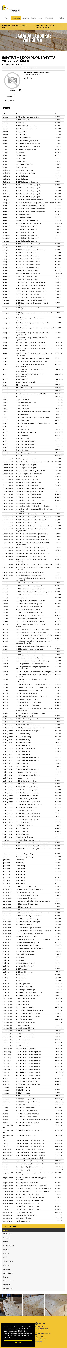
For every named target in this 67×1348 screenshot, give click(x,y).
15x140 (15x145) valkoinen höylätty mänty (29, 805)
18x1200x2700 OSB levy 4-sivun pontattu (29, 1130)
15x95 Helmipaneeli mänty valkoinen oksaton (31, 632)
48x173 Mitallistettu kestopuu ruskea (28, 262)
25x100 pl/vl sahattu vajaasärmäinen (28, 117)
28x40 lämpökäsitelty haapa (25, 966)
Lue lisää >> (38, 74)
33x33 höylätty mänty (23, 751)
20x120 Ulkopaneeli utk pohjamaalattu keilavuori (32, 488)
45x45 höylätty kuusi (22, 828)
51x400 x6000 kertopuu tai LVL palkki (28, 1105)
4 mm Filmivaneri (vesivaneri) (25, 382)
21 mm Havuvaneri (22, 435)
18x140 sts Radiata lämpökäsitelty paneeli (29, 604)
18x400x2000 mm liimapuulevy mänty (28, 1055)
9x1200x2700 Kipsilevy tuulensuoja (27, 1123)
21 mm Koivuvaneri (22, 429)
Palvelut (33, 17)
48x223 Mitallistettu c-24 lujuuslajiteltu (28, 197)
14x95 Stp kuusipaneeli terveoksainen (28, 618)
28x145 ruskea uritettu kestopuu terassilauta (30, 206)
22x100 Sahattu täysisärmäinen (26, 129)
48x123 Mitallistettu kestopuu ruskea (28, 247)
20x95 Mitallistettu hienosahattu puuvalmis (30, 523)
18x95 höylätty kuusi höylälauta (26, 784)
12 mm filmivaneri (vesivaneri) (26, 403)
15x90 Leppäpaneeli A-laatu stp (26, 898)
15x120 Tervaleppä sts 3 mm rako (27, 693)
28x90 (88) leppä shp (22, 969)
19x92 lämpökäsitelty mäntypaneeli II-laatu (30, 607)
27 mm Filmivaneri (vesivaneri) (26, 444)
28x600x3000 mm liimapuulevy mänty (28, 1069)
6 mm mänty (20, 860)
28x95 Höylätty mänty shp (24, 822)
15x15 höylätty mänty (23, 734)
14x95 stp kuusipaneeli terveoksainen (28, 895)
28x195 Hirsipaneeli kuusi (24, 716)
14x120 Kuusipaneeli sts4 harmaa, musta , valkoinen (33, 939)
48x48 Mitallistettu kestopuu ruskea (27, 235)
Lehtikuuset (7, 1285)
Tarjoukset (25, 17)
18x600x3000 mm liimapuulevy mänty (28, 1060)
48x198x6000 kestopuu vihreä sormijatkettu (30, 211)
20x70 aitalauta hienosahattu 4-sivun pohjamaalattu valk (34, 462)
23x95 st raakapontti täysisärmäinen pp (29, 474)
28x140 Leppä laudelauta (24, 984)
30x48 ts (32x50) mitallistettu (25, 173)
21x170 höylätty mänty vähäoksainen (28, 813)
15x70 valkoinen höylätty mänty (26, 772)
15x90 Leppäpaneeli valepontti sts (27, 904)
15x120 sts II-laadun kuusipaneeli (27, 583)
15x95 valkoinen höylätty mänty (26, 778)
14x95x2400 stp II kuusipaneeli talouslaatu (30, 615)
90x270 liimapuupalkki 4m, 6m (26, 1031)
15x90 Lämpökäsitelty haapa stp (26, 910)
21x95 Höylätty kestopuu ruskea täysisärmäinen (31, 300)
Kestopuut (6, 1238)
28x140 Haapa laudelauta (24, 987)
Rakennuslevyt (8, 1273)
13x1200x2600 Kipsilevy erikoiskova (27, 1114)
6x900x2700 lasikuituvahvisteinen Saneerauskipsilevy (33, 1120)
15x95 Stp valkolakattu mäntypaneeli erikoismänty (32, 661)
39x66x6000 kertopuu (23, 1090)
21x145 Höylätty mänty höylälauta (27, 807)
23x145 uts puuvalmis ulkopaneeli (27, 468)
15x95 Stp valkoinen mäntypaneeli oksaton (30, 612)
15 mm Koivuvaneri (22, 409)
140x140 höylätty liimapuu (24, 837)
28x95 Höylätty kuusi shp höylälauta (28, 819)
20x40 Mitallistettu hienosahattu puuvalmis (30, 514)
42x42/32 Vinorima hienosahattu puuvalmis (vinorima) (34, 564)
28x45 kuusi (20, 957)
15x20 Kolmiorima (22, 167)
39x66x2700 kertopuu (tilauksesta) (27, 1081)
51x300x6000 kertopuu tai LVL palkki (28, 1102)
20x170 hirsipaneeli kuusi (24, 925)
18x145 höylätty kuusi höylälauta (26, 810)
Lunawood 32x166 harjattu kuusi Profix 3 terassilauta (33, 1192)
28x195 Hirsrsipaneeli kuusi (25, 892)
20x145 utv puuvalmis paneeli (25, 459)
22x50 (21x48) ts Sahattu (24, 120)
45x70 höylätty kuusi (22, 831)
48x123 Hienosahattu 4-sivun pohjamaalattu (30, 572)
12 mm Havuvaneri (22, 406)
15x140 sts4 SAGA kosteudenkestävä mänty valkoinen (33, 595)
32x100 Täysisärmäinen (23, 138)
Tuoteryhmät (16, 17)
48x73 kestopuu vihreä (23, 217)
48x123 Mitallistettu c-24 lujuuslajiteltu (28, 185)
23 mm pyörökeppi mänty (24, 857)
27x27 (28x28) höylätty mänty (25, 748)
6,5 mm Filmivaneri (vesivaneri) (26, 388)
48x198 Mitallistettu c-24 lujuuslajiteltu (28, 194)
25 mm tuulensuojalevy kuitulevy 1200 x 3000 (30, 1155)
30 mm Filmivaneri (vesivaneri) (26, 447)
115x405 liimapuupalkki (23, 1046)
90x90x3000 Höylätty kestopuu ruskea (28, 273)
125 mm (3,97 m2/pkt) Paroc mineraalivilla (30, 1161)
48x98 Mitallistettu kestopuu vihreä (27, 238)
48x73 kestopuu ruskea (23, 214)
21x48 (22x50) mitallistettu (24, 170)
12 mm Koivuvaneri (22, 400)
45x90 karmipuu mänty (23, 737)
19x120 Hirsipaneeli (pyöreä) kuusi (27, 936)
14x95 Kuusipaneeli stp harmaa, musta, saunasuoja (33, 901)
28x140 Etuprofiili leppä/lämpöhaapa (28, 995)
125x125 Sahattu (21, 158)
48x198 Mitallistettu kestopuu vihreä (28, 265)
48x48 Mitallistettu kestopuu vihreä (27, 232)
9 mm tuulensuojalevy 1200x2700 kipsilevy (30, 1149)
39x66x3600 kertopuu (23, 1087)
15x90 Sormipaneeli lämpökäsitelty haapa (29, 658)
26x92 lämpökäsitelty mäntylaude (27, 1183)
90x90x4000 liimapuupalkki (25, 1019)
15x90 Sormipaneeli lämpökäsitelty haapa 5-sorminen (33, 931)
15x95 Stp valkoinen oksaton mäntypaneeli (30, 621)
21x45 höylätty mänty (23, 746)
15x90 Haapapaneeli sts (23, 907)
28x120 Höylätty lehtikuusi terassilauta (28, 1209)
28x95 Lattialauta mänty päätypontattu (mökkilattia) (33, 843)
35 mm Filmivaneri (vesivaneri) (26, 453)
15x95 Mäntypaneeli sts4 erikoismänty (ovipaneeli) (32, 638)
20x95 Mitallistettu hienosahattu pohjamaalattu (31, 520)
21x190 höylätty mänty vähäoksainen (28, 816)
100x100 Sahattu (21, 155)
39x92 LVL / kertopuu (23, 1093)
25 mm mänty (20, 874)
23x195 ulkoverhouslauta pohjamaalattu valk (30, 471)
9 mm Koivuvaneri (22, 391)
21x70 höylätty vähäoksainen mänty (27, 725)
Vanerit (5, 1242)
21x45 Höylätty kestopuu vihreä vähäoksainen (31, 282)
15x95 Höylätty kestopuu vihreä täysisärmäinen (31, 291)
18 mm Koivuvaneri (22, 420)
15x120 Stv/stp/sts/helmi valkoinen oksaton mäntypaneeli (35, 672)
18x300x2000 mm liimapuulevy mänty (28, 1052)
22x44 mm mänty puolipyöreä (26, 886)
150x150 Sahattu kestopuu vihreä (27, 279)
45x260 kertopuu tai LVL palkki (26, 1096)
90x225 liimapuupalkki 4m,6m (25, 1028)
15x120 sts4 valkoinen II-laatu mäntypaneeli (30, 589)
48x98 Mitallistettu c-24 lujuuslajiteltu (28, 182)
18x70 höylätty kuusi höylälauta (26, 781)
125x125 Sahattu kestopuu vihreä (27, 276)
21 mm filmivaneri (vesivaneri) (26, 432)
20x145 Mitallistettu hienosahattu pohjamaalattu (32, 548)
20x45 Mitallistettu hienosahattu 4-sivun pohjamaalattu (34, 517)
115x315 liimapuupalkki (23, 1040)
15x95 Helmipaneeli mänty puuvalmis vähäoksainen (33, 629)
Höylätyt (6, 1253)
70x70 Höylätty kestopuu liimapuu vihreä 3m (30, 343)
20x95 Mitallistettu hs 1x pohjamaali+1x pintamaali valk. (34, 526)
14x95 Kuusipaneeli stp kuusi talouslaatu (29, 934)
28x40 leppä (20, 960)
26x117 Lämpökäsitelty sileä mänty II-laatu (30, 1194)
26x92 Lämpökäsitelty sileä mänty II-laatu (29, 1200)
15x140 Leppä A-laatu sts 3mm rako (27, 705)
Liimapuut (6, 1265)
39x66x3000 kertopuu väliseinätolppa (28, 1084)
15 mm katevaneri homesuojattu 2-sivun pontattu (32, 418)
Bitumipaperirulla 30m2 (23, 1218)
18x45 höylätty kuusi (22, 763)
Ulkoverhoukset (8, 1246)
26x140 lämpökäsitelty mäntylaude (27, 942)
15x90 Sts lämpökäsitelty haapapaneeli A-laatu (31, 655)
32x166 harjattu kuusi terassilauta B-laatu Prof (31, 1186)
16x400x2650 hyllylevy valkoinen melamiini (30, 1143)
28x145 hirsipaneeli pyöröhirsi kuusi (28, 610)
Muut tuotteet (8, 1289)
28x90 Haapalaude (22, 975)
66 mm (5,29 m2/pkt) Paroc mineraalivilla (29, 1170)
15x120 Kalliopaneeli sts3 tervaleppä (28, 922)
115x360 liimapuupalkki (23, 1043)
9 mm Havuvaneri (22, 397)
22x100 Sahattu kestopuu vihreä (26, 229)
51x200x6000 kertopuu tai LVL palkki (28, 1099)
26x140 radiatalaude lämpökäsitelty (27, 945)
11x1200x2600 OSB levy (23, 1125)
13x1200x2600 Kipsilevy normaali (27, 1117)
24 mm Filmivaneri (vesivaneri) (26, 441)
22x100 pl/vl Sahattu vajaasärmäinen (28, 126)
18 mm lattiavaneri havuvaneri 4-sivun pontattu (31, 361)
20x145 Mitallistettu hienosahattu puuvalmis (30, 550)
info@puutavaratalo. (41, 27)
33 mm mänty (20, 880)
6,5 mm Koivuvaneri (22, 385)
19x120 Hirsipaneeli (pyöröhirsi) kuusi (28, 702)
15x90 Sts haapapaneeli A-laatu (26, 652)
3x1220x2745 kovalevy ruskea (25, 1108)
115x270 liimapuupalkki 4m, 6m (26, 1037)
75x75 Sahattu (20, 152)
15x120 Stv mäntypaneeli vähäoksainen (29, 690)
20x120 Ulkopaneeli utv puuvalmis (27, 485)
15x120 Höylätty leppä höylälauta (27, 796)
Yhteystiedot (49, 17)
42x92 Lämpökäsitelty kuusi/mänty (27, 1203)
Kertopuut (6, 1269)
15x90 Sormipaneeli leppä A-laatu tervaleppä (30, 649)
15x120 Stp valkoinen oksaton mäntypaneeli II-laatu (33, 684)
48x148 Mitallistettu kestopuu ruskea (28, 256)
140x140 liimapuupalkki (23, 1025)
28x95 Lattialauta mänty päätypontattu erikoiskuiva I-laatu (35, 846)
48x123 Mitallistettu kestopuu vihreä (28, 244)
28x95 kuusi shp (21, 978)
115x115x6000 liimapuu (23, 1001)
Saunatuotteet (8, 1261)
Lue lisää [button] (14, 1337)
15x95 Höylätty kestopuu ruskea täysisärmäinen (31, 294)
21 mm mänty (20, 872)
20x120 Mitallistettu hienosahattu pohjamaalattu (32, 534)
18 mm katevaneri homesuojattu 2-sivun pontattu (32, 358)
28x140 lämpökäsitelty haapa (25, 990)
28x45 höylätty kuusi (22, 766)
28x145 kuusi (20, 981)
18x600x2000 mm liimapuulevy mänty (28, 1058)
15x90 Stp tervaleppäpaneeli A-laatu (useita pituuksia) (33, 646)
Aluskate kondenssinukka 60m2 (26, 1215)
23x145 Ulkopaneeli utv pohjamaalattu (28, 503)
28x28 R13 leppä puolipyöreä (25, 954)
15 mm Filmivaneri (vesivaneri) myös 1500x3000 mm (33, 412)
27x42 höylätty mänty (23, 754)
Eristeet (5, 1277)
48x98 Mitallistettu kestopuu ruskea (27, 241)
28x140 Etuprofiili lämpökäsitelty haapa (29, 993)
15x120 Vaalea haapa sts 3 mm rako (27, 699)
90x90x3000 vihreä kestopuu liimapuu (28, 223)
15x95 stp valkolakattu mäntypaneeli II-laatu (30, 601)
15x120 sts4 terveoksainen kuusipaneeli (29, 586)
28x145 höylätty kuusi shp (24, 825)
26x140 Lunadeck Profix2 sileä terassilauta (30, 1197)
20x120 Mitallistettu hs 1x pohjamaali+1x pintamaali (33, 540)
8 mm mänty (20, 863)
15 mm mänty (20, 869)
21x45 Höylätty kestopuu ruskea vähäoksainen (31, 285)
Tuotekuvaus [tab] (9, 96)
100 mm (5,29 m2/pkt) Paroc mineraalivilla (30, 1158)
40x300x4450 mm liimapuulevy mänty (28, 1072)
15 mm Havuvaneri (22, 415)
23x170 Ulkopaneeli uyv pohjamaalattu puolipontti (32, 506)
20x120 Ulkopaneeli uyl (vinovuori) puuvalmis (31, 491)
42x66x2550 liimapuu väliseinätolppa (28, 1013)
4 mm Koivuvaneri (22, 379)
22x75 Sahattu (20, 123)
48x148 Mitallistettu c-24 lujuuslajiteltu (28, 188)
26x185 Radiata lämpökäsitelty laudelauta (29, 948)
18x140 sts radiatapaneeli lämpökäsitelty (29, 889)
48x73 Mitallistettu (22, 179)
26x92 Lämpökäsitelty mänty (25, 963)
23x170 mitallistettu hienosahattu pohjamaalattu (32, 556)
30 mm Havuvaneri (22, 450)
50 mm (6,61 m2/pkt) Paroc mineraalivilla (29, 1167)
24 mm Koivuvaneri (22, 438)
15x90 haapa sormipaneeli (24, 598)
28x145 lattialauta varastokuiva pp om (28, 840)
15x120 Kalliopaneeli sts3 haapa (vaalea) (29, 919)
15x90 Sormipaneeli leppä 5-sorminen (28, 928)
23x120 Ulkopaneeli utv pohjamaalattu (28, 494)
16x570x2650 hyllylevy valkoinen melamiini (30, 1146)
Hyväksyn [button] (18, 1342)
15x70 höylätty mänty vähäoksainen (27, 769)
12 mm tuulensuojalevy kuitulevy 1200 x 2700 (30, 1152)
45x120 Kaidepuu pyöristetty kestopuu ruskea (31, 250)
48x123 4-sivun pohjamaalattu (26, 149)
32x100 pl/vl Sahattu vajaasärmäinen (28, 144)
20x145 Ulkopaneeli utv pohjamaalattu (28, 497)
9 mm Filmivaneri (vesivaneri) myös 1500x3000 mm (32, 394)
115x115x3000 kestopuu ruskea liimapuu (29, 200)
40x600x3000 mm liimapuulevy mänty (28, 1075)
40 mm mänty (20, 883)
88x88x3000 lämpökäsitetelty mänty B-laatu (30, 1010)
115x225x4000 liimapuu (23, 1004)
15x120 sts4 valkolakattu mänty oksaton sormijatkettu (33, 592)
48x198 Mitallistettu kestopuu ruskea (28, 268)
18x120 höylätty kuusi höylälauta (26, 790)
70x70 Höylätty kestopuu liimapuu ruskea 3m (31, 346)
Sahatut (17, 68)
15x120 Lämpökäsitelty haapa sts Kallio (29, 916)
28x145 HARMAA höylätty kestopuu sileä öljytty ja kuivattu (35, 203)
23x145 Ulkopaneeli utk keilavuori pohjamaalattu (32, 500)
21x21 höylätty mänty (23, 740)
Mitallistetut (7, 1234)
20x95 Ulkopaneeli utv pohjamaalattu (28, 479)
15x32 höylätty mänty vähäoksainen (27, 757)
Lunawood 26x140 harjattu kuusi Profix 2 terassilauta (33, 1189)
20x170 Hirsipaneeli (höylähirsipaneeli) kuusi (30, 713)
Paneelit (6, 1250)
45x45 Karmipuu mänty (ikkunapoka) (28, 731)
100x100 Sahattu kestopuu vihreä (27, 271)
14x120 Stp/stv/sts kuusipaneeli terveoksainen (31, 664)
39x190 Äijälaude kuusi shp (25, 951)
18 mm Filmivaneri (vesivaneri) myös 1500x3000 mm (33, 423)
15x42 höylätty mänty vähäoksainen (27, 760)
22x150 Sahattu (21, 135)
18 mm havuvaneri (22, 426)
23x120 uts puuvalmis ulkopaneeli (27, 465)
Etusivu (7, 17)
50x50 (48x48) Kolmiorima (24, 164)
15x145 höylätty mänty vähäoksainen (28, 802)
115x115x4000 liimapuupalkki (25, 998)
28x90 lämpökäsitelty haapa (25, 972)
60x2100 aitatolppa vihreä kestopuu (27, 220)
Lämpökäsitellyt (8, 1281)
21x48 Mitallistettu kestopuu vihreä (27, 226)
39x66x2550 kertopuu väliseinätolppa (28, 1078)
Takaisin (7, 108)
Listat (5, 1257)
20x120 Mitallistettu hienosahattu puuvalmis (30, 537)
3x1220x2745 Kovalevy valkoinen (26, 1111)
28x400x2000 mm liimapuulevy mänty (28, 1066)
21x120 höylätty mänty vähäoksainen (28, 719)
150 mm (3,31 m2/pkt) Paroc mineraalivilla (30, 1164)
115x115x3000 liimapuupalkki (25, 1022)
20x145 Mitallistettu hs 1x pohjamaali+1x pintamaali (33, 553)
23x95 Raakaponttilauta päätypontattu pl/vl (30, 575)
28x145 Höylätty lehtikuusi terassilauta (28, 1206)
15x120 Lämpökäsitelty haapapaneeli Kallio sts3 (31, 696)
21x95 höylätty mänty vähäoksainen (27, 787)
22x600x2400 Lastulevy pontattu (26, 1135)
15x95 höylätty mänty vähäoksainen (27, 775)
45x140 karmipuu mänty (24, 743)
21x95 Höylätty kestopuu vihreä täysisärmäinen (31, 297)
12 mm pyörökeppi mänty (24, 854)
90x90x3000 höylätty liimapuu (25, 1049)
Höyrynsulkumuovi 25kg (24, 1212)
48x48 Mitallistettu (22, 176)
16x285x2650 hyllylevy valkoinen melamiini (30, 1140)
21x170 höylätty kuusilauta (24, 722)
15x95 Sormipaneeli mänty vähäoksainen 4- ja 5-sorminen (35, 635)
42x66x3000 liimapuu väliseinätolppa (28, 1016)
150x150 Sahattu (21, 161)
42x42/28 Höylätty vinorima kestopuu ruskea (30, 288)
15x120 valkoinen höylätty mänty (26, 799)
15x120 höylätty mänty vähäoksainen (28, 793)
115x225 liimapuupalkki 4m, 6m (26, 1034)
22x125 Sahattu (21, 132)
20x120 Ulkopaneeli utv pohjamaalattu (28, 482)
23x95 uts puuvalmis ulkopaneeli (26, 476)
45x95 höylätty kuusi (22, 834)
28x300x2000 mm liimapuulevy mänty (28, 1063)
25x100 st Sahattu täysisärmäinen (27, 141)
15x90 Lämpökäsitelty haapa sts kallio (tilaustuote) (32, 913)
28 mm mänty (20, 877)
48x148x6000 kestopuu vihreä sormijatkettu (30, 208)
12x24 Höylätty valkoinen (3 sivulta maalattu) (30, 728)
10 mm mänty (20, 866)
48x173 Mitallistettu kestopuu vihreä (28, 259)
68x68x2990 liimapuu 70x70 (25, 1007)
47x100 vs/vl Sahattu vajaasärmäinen (28, 147)
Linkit (40, 17)
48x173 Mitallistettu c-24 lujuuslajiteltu (28, 191)
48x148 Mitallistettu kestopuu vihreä (28, 253)
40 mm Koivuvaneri (22, 456)
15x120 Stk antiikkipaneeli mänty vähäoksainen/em (32, 687)
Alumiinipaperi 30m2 (23, 1221)
